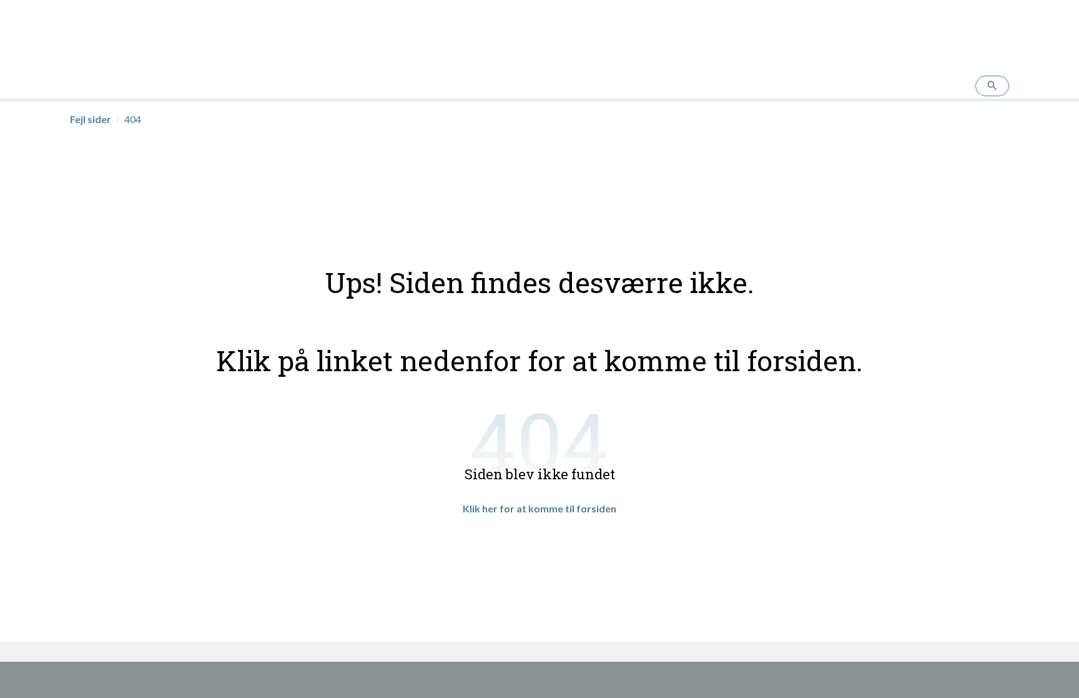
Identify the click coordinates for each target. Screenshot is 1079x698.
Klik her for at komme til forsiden (539, 508)
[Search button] (992, 86)
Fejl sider (90, 119)
